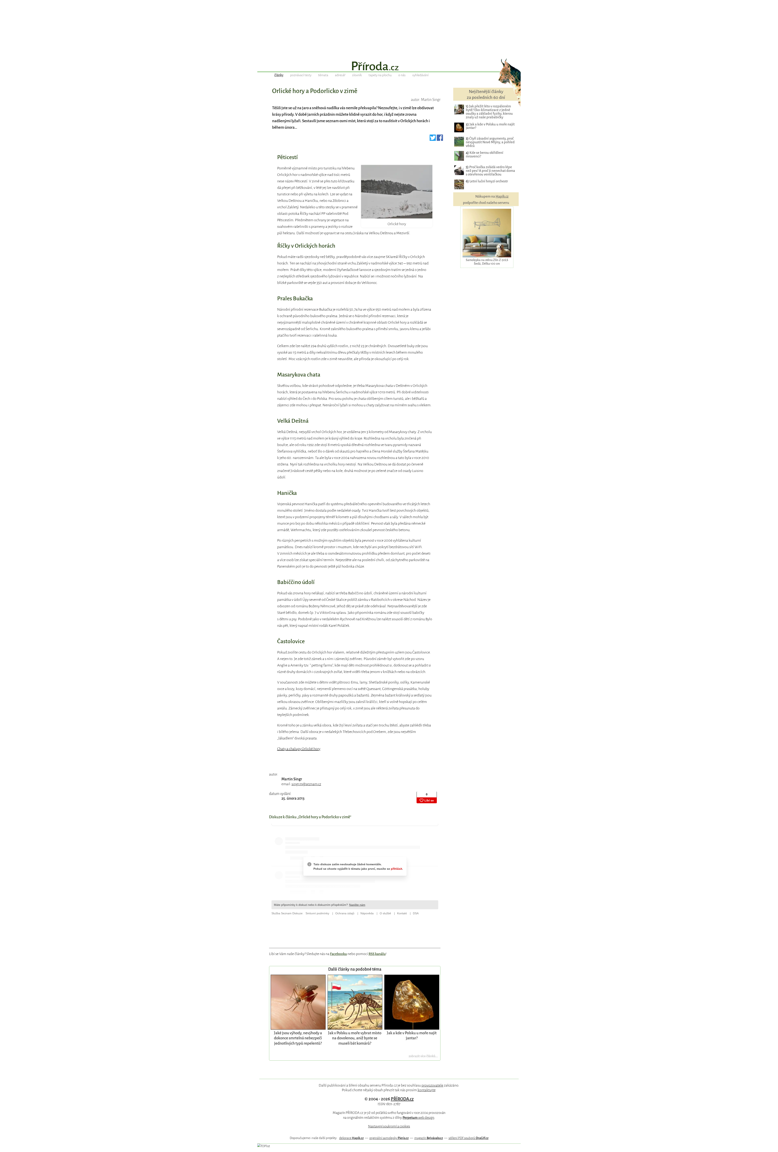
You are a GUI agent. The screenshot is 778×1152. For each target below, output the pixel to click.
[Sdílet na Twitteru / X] (433, 139)
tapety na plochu (380, 75)
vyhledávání (420, 75)
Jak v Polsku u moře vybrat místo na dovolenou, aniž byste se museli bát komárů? (354, 1038)
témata (323, 75)
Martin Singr (291, 779)
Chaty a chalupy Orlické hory (298, 749)
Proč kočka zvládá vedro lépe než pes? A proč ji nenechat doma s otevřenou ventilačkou (490, 170)
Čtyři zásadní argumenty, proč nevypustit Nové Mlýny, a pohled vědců (490, 142)
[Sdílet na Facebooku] (440, 139)
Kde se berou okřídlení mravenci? (484, 154)
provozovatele (432, 1085)
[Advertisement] (389, 28)
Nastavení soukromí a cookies (389, 1126)
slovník (357, 75)
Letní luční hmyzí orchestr (487, 181)
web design (418, 1118)
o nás (402, 75)
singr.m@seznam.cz (306, 784)
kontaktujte (426, 1090)
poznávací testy (300, 75)
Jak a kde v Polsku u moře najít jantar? (490, 126)
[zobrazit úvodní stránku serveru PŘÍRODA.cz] (389, 66)
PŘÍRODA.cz (402, 1098)
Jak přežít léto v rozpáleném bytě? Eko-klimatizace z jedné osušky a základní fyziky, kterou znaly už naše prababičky (489, 111)
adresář (340, 75)
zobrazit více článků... (423, 1056)
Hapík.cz (502, 196)
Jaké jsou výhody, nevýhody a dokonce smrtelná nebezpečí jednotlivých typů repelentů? (298, 1038)
